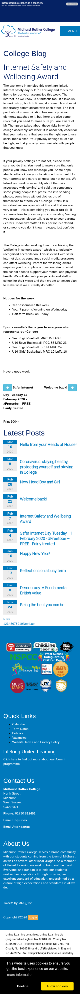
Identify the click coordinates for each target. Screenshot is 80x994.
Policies (17, 733)
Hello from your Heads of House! (48, 444)
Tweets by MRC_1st (17, 903)
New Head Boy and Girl (40, 482)
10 (21, 623)
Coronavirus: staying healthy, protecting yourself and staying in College (46, 467)
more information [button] (20, 974)
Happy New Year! (35, 553)
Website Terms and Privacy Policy (36, 742)
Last (32, 623)
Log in (33, 917)
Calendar (18, 724)
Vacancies (19, 737)
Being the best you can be (42, 604)
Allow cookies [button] (57, 986)
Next (26, 623)
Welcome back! (33, 499)
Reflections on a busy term (43, 570)
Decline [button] (22, 986)
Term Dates (20, 728)
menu (72, 31)
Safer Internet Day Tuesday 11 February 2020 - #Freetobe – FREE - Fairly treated (46, 538)
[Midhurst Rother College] (27, 31)
